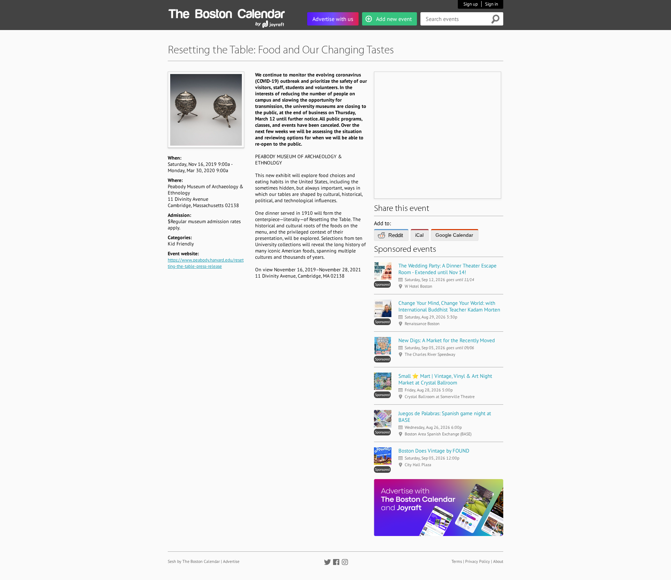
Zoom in (205, 110)
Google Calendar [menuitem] (454, 235)
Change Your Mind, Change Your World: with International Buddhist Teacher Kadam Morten (449, 306)
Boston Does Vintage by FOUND (433, 450)
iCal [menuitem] (419, 235)
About (498, 561)
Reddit (395, 235)
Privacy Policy (477, 561)
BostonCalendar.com (226, 12)
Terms (457, 561)
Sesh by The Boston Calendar (194, 561)
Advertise (231, 561)
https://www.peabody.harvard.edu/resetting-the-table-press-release (206, 263)
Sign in (491, 4)
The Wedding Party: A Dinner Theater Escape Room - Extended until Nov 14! (447, 269)
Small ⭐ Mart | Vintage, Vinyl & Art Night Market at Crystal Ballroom (445, 379)
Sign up (470, 4)
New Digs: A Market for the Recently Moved (446, 340)
